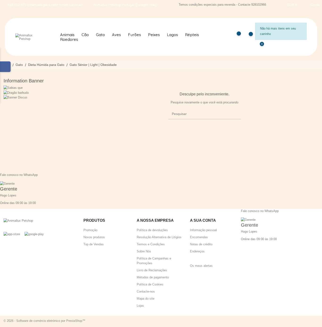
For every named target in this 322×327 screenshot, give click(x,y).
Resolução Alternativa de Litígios (159, 237)
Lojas (140, 305)
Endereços (197, 251)
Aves (116, 34)
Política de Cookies (150, 284)
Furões (134, 34)
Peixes (154, 34)
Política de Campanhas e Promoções (154, 261)
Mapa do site (145, 298)
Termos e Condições (151, 244)
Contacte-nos (146, 291)
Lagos (172, 34)
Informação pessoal (203, 230)
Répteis (192, 34)
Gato (100, 34)
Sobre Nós (144, 251)
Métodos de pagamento (153, 277)
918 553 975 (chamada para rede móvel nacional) (45, 5)
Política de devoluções (152, 230)
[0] (257, 47)
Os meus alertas (201, 266)
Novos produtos (94, 237)
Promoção (90, 230)
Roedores (69, 39)
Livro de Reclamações (152, 270)
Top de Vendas (93, 244)
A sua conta (203, 220)
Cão (85, 34)
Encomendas (199, 237)
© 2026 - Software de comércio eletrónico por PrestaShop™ (44, 321)
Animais (67, 34)
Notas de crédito (201, 244)
